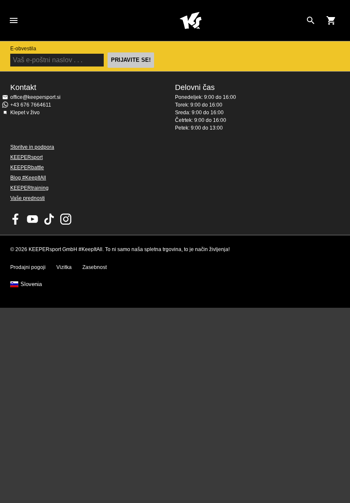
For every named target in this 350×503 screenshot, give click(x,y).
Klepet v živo (25, 113)
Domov (190, 20)
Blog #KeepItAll (28, 178)
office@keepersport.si (35, 97)
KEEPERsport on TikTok (49, 219)
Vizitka (64, 267)
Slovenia (31, 284)
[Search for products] (310, 20)
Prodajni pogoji (28, 267)
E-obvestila (23, 49)
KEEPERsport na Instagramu (65, 219)
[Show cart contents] (331, 20)
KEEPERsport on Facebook (15, 219)
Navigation (13, 20)
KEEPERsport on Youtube (32, 219)
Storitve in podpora (32, 147)
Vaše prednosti (27, 198)
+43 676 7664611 (30, 105)
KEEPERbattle (27, 168)
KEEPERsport (26, 157)
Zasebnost (94, 267)
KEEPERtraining (29, 188)
